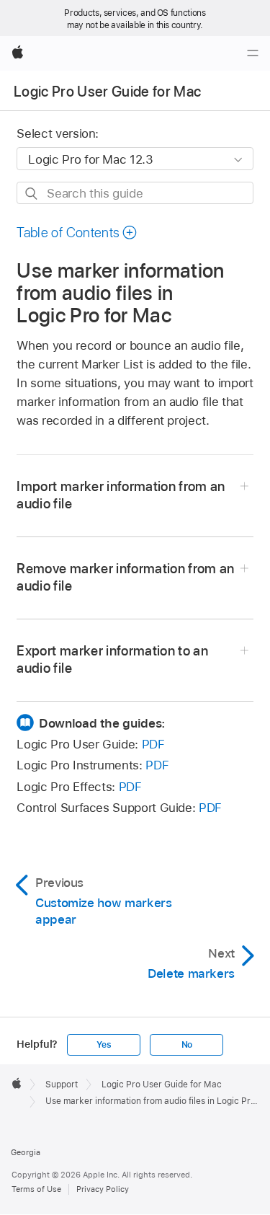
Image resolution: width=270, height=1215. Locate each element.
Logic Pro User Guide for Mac (108, 91)
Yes (103, 1045)
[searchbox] (135, 193)
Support (61, 1084)
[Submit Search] (32, 193)
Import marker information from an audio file (121, 495)
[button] (77, 232)
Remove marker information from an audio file (125, 577)
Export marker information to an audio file (112, 659)
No (187, 1045)
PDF (153, 744)
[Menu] (252, 53)
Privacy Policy (102, 1189)
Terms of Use (36, 1189)
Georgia (25, 1152)
